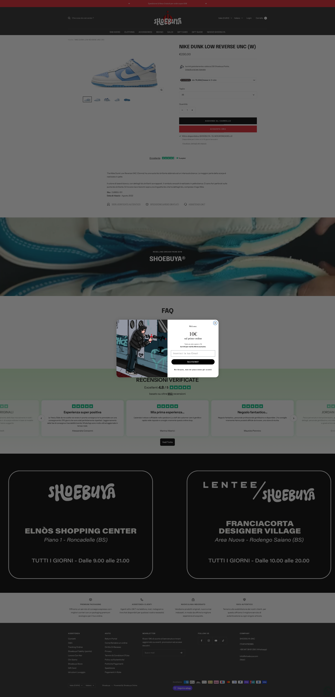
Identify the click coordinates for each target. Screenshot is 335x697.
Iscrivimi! (193, 362)
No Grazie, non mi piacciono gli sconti (193, 370)
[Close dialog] (215, 323)
